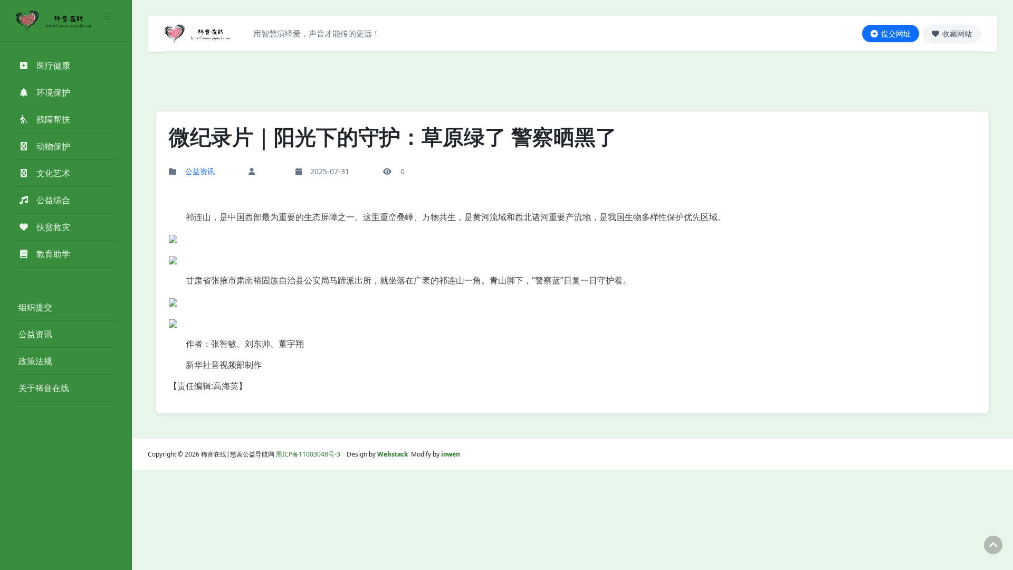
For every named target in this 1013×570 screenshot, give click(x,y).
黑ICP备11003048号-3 (308, 454)
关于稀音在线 (43, 388)
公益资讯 (35, 334)
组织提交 (35, 307)
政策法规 (35, 361)
